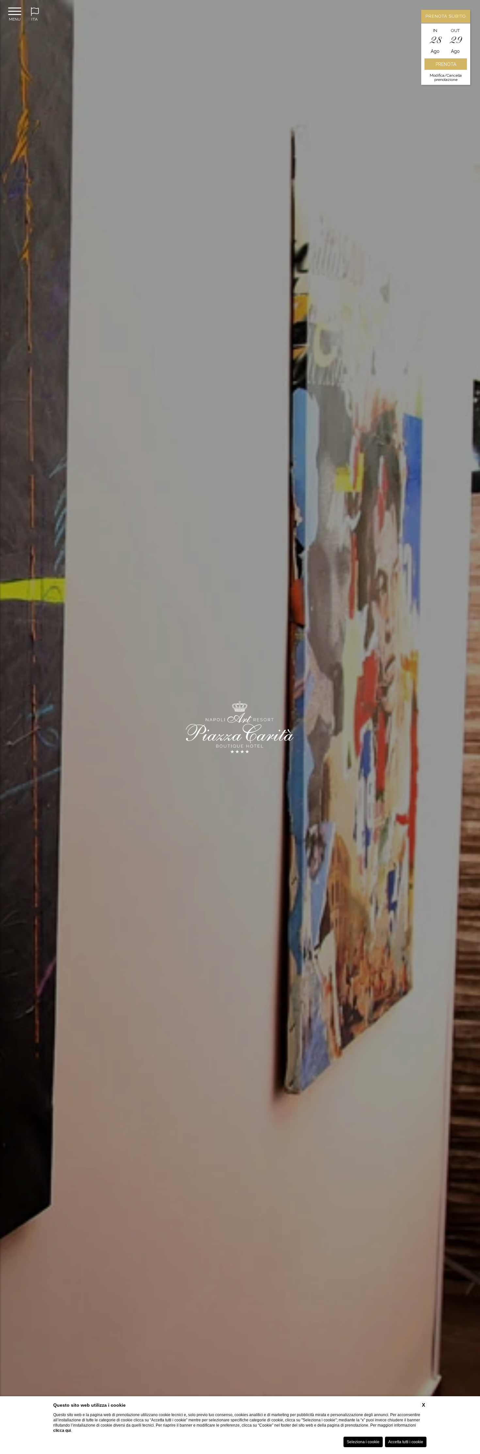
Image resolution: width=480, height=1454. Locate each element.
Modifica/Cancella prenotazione (446, 77)
